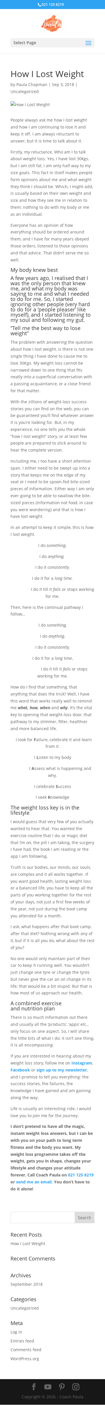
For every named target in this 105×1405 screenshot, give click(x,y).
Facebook (20, 1070)
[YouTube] (47, 1387)
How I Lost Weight (27, 1243)
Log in (16, 1332)
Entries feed (22, 1341)
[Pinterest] (61, 1387)
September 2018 (26, 1284)
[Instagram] (75, 1387)
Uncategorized (24, 91)
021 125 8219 (81, 1175)
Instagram (81, 1063)
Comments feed (25, 1349)
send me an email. (34, 1182)
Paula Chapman (31, 84)
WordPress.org (24, 1358)
